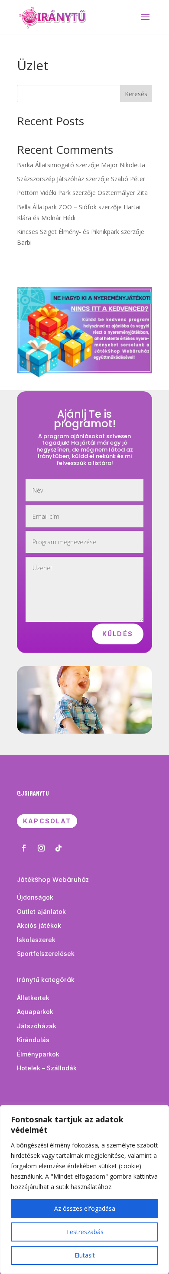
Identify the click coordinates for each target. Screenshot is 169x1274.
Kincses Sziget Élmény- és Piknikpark (68, 232)
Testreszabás (85, 1232)
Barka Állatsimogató (45, 165)
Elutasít (85, 1255)
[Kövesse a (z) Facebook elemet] (24, 848)
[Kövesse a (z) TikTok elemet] (58, 848)
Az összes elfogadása (84, 1208)
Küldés (117, 633)
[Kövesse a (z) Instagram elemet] (41, 848)
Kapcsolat (47, 821)
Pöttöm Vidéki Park (44, 192)
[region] (84, 1189)
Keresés (136, 94)
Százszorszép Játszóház (50, 179)
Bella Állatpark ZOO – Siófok (57, 207)
